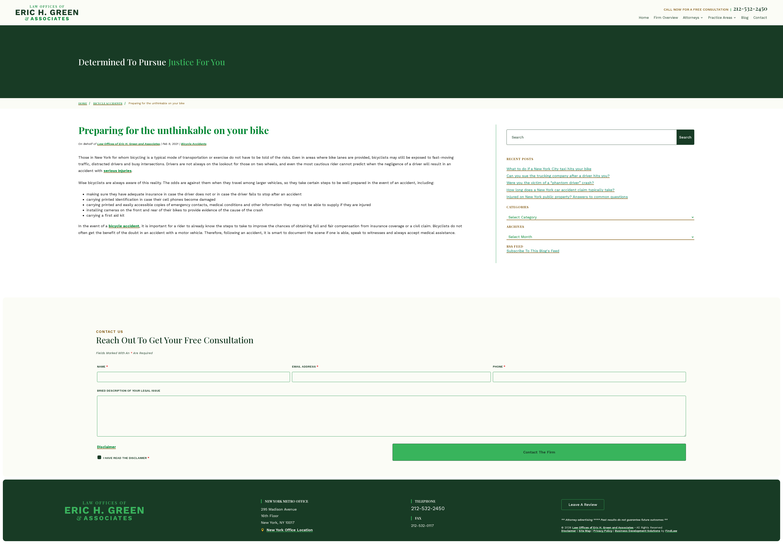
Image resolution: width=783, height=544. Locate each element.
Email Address (305, 366)
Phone (499, 366)
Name (102, 366)
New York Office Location (290, 530)
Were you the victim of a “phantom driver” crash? (550, 183)
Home (644, 18)
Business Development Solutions (637, 530)
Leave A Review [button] (582, 504)
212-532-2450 (750, 8)
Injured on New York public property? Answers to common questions (567, 197)
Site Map (585, 530)
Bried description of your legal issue (128, 390)
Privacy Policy (602, 530)
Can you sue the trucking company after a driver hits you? (558, 176)
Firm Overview (666, 18)
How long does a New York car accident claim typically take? (561, 190)
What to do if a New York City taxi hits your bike (549, 169)
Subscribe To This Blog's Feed (533, 251)
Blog (745, 18)
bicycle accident (124, 226)
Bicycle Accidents (193, 143)
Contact (760, 18)
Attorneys (691, 18)
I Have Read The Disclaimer (126, 458)
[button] (722, 18)
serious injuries (118, 170)
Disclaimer (106, 447)
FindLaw (671, 530)
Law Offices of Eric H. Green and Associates (128, 143)
